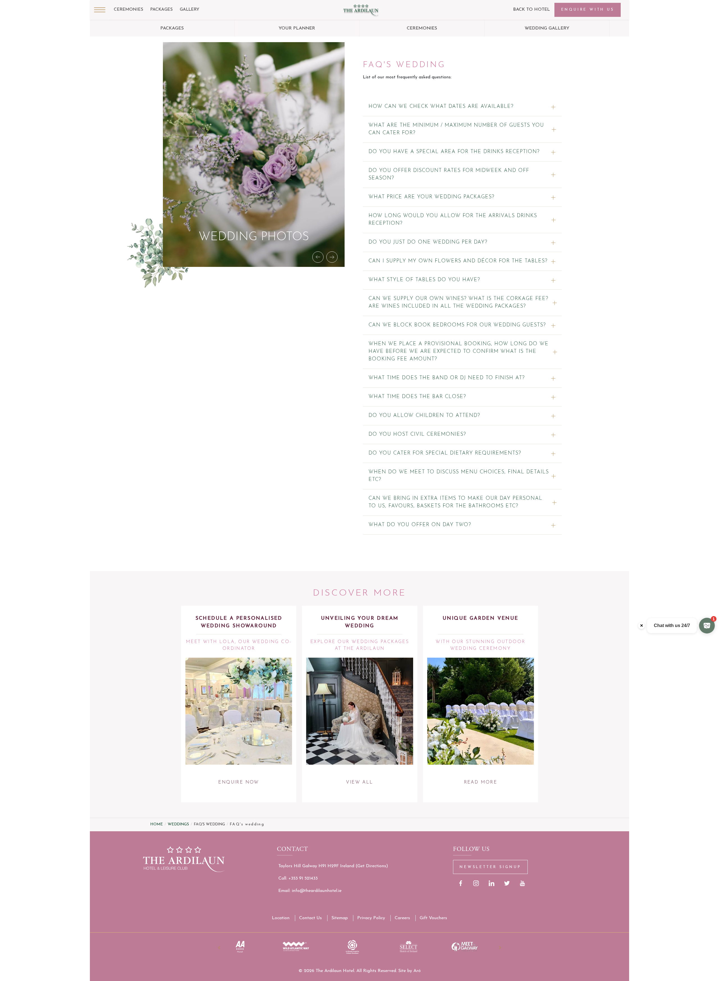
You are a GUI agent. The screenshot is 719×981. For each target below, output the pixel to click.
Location (281, 918)
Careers (402, 918)
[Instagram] (476, 883)
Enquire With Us (587, 10)
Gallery (189, 10)
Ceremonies (128, 10)
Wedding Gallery (547, 28)
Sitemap (339, 918)
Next (500, 948)
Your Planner (297, 28)
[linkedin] (492, 883)
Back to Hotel (531, 9)
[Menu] (100, 10)
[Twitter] (507, 883)
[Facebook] (461, 883)
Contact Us (310, 918)
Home (156, 824)
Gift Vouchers (433, 918)
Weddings (178, 824)
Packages (161, 10)
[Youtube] (522, 883)
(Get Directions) (372, 866)
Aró (417, 971)
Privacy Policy (371, 918)
